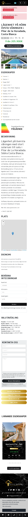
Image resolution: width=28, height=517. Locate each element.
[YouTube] (14, 490)
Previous (3, 56)
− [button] (3, 224)
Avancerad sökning (8, 10)
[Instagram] (16, 490)
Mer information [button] (6, 506)
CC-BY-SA (24, 250)
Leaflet (4, 250)
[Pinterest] (19, 490)
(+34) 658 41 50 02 (9, 493)
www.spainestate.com (13, 207)
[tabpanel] (14, 441)
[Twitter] (11, 490)
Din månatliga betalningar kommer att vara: (13, 308)
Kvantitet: (4, 282)
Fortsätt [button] (14, 510)
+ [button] (3, 222)
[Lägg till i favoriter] (14, 440)
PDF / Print (14, 402)
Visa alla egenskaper (14, 468)
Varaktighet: (4, 296)
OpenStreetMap (14, 250)
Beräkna (14, 304)
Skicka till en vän (14, 399)
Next (25, 56)
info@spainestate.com (15, 496)
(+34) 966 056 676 (21, 493)
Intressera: (4, 289)
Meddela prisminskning (14, 46)
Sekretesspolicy (19, 374)
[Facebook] (8, 490)
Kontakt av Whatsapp (14, 391)
